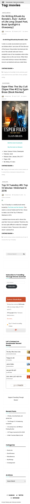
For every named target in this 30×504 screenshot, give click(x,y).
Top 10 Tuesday (12, 239)
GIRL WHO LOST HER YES (14, 376)
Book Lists (5, 181)
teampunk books (20, 172)
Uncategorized (11, 462)
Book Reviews (6, 83)
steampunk (13, 172)
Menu (4, 2)
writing (3, 77)
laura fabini (15, 74)
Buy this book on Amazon (15, 147)
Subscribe (11, 286)
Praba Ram (10, 360)
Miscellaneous (6, 12)
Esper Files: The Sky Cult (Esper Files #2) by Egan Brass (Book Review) (15, 89)
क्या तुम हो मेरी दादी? (11, 370)
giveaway (22, 72)
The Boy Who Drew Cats (13, 352)
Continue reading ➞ (8, 68)
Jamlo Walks (10, 364)
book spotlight (12, 72)
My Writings (10, 459)
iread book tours (8, 74)
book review (11, 169)
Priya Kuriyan (10, 378)
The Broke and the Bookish (15, 207)
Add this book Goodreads (15, 143)
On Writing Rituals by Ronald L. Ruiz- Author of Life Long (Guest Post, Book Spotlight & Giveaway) (15, 22)
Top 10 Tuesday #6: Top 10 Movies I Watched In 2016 (15, 188)
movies (20, 74)
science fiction (6, 172)
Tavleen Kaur (8, 31)
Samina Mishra (10, 366)
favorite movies (7, 237)
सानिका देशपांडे (10, 372)
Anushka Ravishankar (12, 353)
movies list (17, 237)
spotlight (25, 74)
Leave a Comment (6, 197)
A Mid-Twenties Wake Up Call (15, 435)
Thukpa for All (10, 358)
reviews (24, 169)
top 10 (22, 237)
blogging (5, 72)
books (17, 72)
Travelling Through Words (15, 2)
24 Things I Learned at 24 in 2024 (16, 432)
